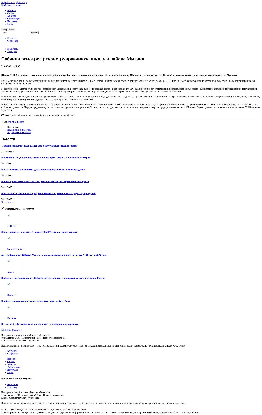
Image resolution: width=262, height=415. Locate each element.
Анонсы (11, 16)
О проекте (12, 40)
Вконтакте (12, 384)
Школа (20, 122)
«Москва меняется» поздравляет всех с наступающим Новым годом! (39, 145)
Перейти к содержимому (14, 2)
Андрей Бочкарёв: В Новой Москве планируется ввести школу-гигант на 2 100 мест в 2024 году (53, 255)
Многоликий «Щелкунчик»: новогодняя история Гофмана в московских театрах (45, 157)
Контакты (12, 38)
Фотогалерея (13, 18)
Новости (11, 10)
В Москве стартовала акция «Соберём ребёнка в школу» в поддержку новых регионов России (53, 278)
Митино (12, 122)
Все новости (7, 202)
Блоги (10, 24)
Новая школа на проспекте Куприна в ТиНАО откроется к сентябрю (39, 232)
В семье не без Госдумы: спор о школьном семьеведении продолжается (40, 324)
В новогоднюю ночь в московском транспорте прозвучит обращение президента (45, 181)
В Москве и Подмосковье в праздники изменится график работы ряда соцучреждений (48, 193)
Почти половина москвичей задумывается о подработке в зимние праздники (43, 169)
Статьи (11, 13)
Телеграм (12, 387)
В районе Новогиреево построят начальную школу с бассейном (35, 301)
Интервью (12, 21)
